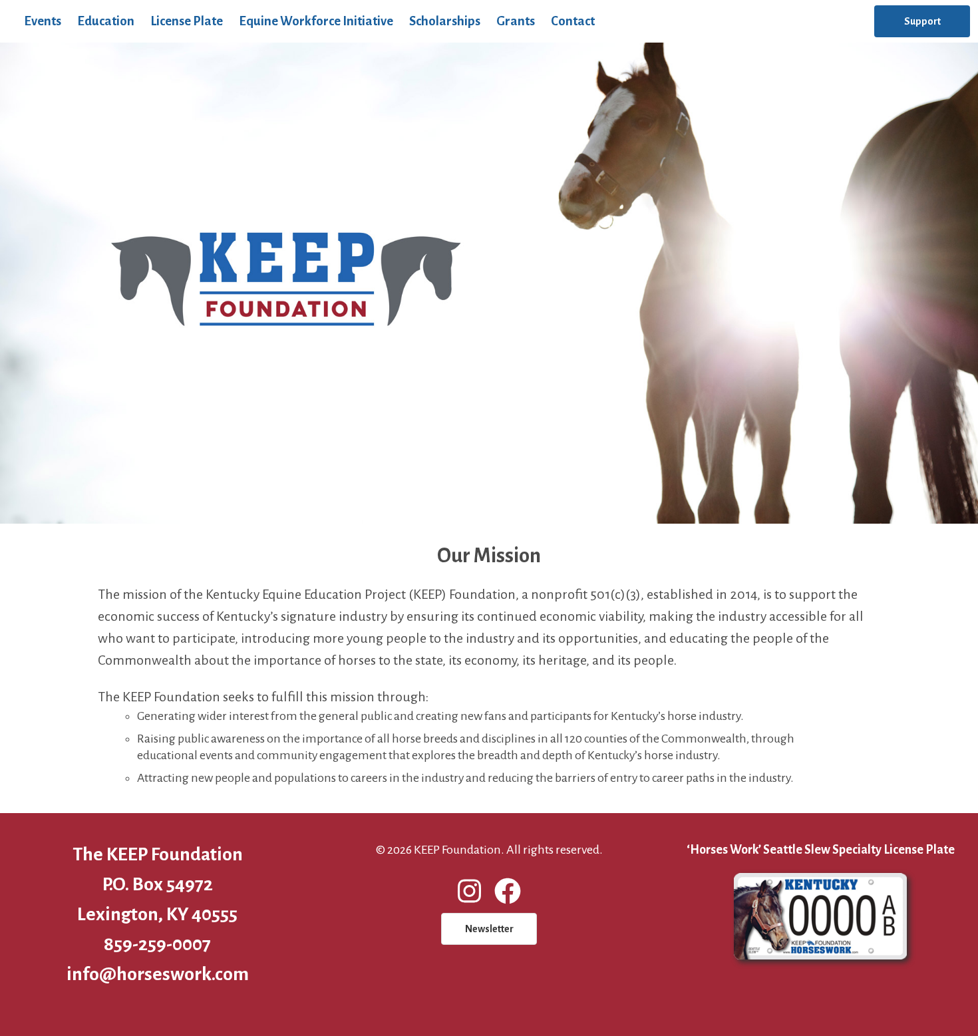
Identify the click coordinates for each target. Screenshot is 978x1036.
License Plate (186, 21)
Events (42, 21)
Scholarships (444, 21)
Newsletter (489, 929)
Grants (515, 21)
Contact (573, 21)
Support (922, 21)
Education (105, 21)
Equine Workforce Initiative (316, 21)
